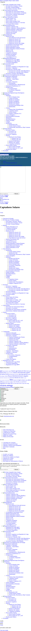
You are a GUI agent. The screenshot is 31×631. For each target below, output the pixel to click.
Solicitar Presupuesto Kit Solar (10, 444)
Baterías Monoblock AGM (12, 247)
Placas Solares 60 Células (12, 297)
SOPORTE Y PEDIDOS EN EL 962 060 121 (11, 165)
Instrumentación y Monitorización (17, 84)
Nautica (5, 312)
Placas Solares (6, 295)
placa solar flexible (14, 381)
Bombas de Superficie (14, 99)
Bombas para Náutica (14, 104)
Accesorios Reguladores (12, 62)
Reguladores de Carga (8, 360)
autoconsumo (5, 371)
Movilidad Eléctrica (10, 119)
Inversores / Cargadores (11, 68)
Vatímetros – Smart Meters (12, 79)
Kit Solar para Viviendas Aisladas (11, 220)
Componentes (6, 331)
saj (13, 383)
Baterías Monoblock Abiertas (13, 47)
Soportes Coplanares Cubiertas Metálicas (15, 28)
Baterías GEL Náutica (14, 142)
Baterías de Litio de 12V (15, 39)
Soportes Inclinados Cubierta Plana (14, 29)
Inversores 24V (12, 132)
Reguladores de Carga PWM (13, 61)
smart (17, 383)
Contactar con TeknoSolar (9, 431)
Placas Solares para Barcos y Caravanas (15, 22)
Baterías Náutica (10, 323)
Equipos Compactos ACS (15, 113)
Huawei (10, 376)
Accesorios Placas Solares (12, 24)
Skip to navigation (4, 0)
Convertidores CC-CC (11, 57)
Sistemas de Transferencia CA (13, 86)
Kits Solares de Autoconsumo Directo (15, 11)
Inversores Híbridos (10, 291)
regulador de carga (5, 383)
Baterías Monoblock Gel (12, 226)
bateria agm (14, 371)
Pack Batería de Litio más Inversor (17, 37)
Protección (11, 346)
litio (11, 379)
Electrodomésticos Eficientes (13, 116)
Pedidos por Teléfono (8, 455)
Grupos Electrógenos (11, 359)
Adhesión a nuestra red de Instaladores (12, 445)
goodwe (26, 374)
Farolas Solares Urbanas (15, 126)
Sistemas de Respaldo (11, 333)
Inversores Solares (10, 294)
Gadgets (8, 121)
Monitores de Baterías (11, 54)
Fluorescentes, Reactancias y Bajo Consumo (19, 127)
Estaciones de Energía (8, 218)
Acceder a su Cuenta (8, 454)
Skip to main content (14, 0)
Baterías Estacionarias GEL (12, 46)
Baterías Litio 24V (16, 139)
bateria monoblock (9, 372)
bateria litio (3, 372)
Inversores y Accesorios (11, 15)
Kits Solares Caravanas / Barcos (13, 8)
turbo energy (27, 383)
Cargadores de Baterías (11, 53)
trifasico (20, 383)
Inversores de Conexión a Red (13, 69)
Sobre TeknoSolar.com (8, 429)
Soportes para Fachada (11, 32)
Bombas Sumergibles (14, 101)
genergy (21, 374)
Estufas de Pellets (10, 120)
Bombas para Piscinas (14, 102)
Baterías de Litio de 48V (15, 42)
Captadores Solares (13, 110)
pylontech (24, 381)
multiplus (23, 380)
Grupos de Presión (13, 98)
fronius (7, 374)
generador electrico (15, 374)
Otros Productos (7, 249)
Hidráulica (8, 95)
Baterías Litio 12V (16, 138)
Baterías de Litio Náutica (15, 137)
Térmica (8, 108)
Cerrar (1, 212)
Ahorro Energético (10, 115)
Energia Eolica (9, 87)
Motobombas (12, 106)
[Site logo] (13, 192)
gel (10, 374)
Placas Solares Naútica (11, 145)
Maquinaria (8, 117)
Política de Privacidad (8, 436)
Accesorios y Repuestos (11, 81)
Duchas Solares (12, 112)
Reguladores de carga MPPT (13, 59)
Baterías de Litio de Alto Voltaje (16, 43)
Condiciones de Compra (9, 432)
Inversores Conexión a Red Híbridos (14, 73)
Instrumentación (13, 348)
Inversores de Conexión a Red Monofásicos (19, 70)
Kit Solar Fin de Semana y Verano (14, 6)
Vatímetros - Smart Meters (12, 351)
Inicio (1, 387)
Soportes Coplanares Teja (12, 26)
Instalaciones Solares (8, 459)
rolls (11, 383)
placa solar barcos (6, 381)
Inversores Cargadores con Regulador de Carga (17, 66)
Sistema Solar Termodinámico (16, 109)
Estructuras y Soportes (11, 335)
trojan (23, 383)
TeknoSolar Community (8, 446)
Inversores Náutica (10, 130)
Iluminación (9, 123)
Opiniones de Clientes (8, 458)
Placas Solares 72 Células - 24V (13, 300)
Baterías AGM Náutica (14, 141)
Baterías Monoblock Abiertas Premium (15, 48)
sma (15, 383)
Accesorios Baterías (10, 55)
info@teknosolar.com (9, 416)
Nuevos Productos (4, 154)
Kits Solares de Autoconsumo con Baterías (16, 13)
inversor (15, 376)
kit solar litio (7, 380)
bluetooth (22, 372)
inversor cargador (23, 376)
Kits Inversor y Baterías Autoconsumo (15, 14)
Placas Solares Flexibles (14, 146)
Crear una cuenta (4, 630)
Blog (4, 448)
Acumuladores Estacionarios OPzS (14, 44)
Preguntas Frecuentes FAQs (9, 434)
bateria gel (28, 371)
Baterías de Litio (10, 36)
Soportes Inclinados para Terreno (14, 30)
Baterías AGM (9, 50)
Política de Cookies (7, 435)
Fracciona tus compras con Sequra (11, 457)
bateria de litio (22, 371)
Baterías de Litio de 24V (15, 40)
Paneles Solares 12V (11, 18)
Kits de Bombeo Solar (14, 97)
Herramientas (12, 83)
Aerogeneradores (13, 88)
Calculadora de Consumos (9, 442)
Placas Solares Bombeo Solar (13, 21)
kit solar (21, 377)
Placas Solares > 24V (11, 19)
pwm (20, 381)
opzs (26, 380)
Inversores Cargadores (11, 134)
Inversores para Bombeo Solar (16, 105)
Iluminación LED (13, 124)
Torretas (11, 91)
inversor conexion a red (5, 377)
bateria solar (16, 372)
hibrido (6, 376)
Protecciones (9, 80)
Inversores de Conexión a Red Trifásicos (18, 72)
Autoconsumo (6, 305)
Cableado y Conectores (11, 77)
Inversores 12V (12, 131)
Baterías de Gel (9, 51)
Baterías (8, 135)
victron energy (6, 385)
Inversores (8, 65)
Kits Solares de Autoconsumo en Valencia (13, 461)
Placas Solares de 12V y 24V (16, 148)
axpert (10, 371)
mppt (19, 380)
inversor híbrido (14, 377)
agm (1, 371)
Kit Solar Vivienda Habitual (12, 7)
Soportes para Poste (10, 33)
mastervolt (15, 380)
